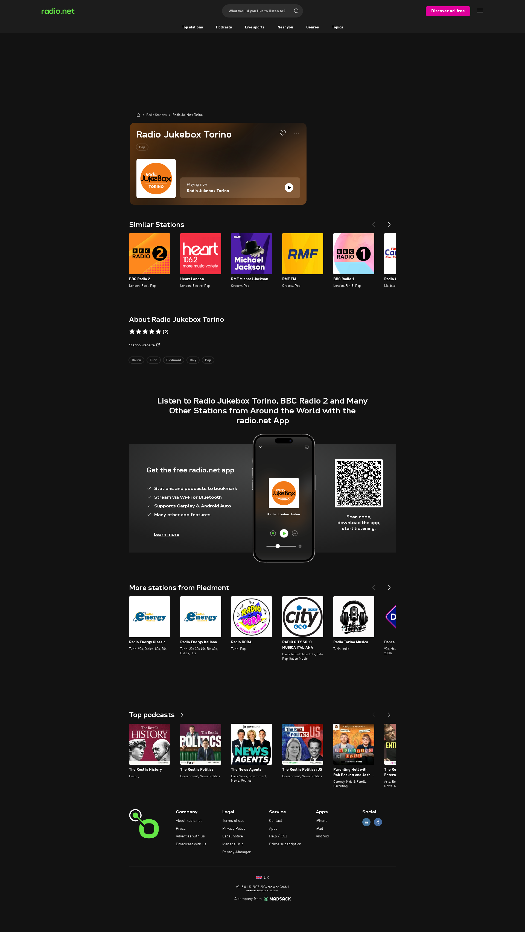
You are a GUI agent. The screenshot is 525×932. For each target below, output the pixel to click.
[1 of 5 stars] (132, 331)
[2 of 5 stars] (138, 331)
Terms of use (233, 821)
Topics (337, 27)
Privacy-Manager (236, 852)
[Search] (296, 11)
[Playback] (289, 187)
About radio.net (189, 821)
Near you (285, 27)
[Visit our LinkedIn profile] (366, 822)
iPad (319, 829)
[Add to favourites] (282, 132)
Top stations (192, 27)
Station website (142, 345)
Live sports (254, 27)
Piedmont (173, 360)
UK (266, 878)
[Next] (389, 222)
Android (322, 836)
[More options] (297, 133)
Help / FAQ (278, 836)
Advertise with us (190, 836)
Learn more (166, 534)
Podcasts (224, 27)
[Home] (138, 115)
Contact (275, 821)
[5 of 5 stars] (158, 331)
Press (181, 829)
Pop (142, 147)
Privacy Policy (233, 829)
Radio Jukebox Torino (208, 191)
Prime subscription (285, 844)
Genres (312, 27)
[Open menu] (480, 11)
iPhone (321, 821)
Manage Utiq (233, 844)
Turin (154, 360)
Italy (193, 360)
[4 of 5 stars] (151, 331)
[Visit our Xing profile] (378, 822)
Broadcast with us (191, 844)
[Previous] (373, 222)
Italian (136, 360)
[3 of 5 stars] (145, 331)
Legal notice (232, 836)
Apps (273, 829)
